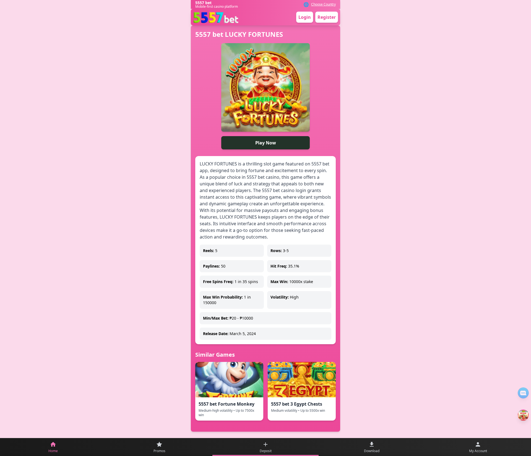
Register (326, 17)
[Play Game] (523, 415)
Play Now (265, 143)
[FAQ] (523, 392)
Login (304, 17)
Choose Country (323, 4)
